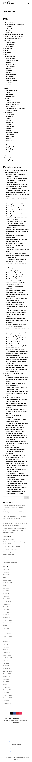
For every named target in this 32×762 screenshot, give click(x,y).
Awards (8, 92)
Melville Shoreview (11, 140)
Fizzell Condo (10, 134)
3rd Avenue (9, 116)
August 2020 (6, 676)
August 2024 (6, 604)
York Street (9, 152)
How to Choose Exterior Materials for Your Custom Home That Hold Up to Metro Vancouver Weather (17, 186)
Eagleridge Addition (12, 132)
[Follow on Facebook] (14, 713)
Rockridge (9, 82)
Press (12, 445)
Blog (5, 54)
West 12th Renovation (12, 150)
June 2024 (6, 609)
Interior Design (15, 397)
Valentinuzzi (9, 86)
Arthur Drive (9, 122)
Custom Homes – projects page (13, 34)
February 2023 (7, 631)
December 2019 (7, 695)
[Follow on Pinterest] (17, 713)
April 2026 (6, 572)
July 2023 (6, 628)
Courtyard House (11, 74)
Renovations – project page (12, 38)
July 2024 (6, 607)
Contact (6, 154)
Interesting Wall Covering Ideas (15, 427)
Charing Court (10, 126)
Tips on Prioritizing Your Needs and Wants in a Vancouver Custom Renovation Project (16, 210)
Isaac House (9, 84)
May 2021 (6, 663)
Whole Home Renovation (18, 455)
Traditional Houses (11, 110)
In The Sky (9, 30)
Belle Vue (8, 118)
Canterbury (9, 70)
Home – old (7, 52)
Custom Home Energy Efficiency (12, 546)
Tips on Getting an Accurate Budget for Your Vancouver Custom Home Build (16, 200)
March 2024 (6, 617)
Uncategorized (15, 447)
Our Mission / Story (11, 90)
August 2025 (6, 585)
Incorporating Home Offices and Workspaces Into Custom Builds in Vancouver (16, 411)
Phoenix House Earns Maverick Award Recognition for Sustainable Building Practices (17, 379)
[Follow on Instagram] (20, 713)
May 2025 (6, 593)
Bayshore (9, 26)
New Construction (9, 56)
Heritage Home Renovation (20, 483)
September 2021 (7, 657)
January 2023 (7, 633)
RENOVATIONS (10, 46)
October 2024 (7, 601)
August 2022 (6, 641)
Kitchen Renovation (16, 429)
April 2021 (6, 666)
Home (6, 50)
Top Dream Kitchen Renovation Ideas (17, 443)
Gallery (6, 98)
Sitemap (6, 156)
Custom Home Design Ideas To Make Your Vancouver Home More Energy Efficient (17, 393)
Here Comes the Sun (12, 60)
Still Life (8, 120)
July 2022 (6, 644)
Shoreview (9, 32)
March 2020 (6, 687)
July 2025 (6, 588)
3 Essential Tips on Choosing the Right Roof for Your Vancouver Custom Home (15, 245)
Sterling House (10, 148)
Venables (8, 68)
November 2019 (7, 698)
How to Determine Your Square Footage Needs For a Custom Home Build (16, 306)
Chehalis (8, 128)
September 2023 (7, 623)
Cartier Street (10, 114)
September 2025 (7, 582)
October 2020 (7, 674)
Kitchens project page (12, 104)
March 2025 (6, 599)
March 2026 (6, 574)
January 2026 (7, 580)
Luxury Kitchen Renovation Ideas (16, 441)
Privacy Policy (8, 160)
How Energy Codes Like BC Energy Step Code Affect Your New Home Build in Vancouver (16, 180)
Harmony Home (10, 58)
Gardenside (9, 28)
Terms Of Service (9, 158)
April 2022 (6, 649)
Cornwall (8, 72)
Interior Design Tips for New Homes (16, 336)
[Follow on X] (11, 713)
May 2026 (6, 569)
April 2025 (6, 596)
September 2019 (7, 703)
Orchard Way (10, 76)
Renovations (8, 112)
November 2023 (7, 620)
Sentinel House (10, 78)
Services (7, 40)
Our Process (9, 94)
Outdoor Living (10, 44)
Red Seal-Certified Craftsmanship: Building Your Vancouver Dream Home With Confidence (17, 255)
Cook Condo (9, 130)
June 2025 (6, 591)
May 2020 (6, 682)
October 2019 (7, 700)
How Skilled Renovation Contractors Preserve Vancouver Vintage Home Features (17, 487)
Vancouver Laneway (12, 80)
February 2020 (7, 690)
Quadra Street (10, 144)
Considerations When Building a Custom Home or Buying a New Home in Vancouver (17, 320)
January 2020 (7, 692)
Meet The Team (10, 96)
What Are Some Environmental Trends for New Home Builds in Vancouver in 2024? (17, 231)
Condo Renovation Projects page (14, 24)
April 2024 (6, 615)
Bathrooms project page (13, 102)
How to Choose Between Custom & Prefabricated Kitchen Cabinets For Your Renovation (16, 437)
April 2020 (6, 684)
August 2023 (6, 625)
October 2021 (7, 655)
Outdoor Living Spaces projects (15, 108)
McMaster (9, 138)
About (6, 88)
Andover (8, 62)
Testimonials (8, 48)
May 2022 (6, 647)
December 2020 (7, 671)
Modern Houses (10, 106)
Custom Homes (10, 42)
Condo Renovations (18, 473)
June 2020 (6, 679)
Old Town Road (10, 66)
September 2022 (7, 639)
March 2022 (6, 652)
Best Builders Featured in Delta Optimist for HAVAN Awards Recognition (15, 451)
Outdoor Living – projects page (13, 36)
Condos (8, 100)
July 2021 (6, 660)
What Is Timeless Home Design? (15, 302)
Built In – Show (8, 22)
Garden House (10, 136)
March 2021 (6, 668)
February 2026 (7, 577)
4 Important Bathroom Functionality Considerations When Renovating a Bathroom (16, 405)
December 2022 (7, 636)
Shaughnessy (10, 146)
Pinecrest (9, 142)
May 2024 (6, 612)
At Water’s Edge (10, 64)
